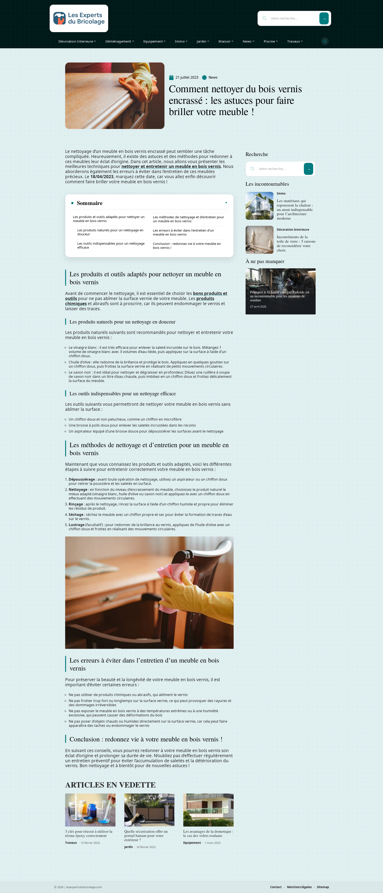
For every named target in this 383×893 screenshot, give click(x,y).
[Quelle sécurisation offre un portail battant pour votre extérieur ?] (149, 810)
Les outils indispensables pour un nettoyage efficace (111, 245)
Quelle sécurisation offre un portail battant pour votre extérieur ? (146, 835)
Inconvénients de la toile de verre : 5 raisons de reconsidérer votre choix (296, 243)
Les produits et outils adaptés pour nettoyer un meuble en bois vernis (109, 218)
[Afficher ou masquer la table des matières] (165, 202)
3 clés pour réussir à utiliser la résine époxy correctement (88, 833)
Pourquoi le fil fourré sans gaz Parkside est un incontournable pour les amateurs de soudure (279, 296)
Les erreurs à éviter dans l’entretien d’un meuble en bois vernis (183, 232)
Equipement (192, 843)
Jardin (128, 847)
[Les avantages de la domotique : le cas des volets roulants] (208, 810)
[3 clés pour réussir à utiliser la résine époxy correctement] (90, 810)
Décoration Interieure (293, 230)
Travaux (71, 843)
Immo (281, 193)
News (213, 77)
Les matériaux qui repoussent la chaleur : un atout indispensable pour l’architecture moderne (295, 209)
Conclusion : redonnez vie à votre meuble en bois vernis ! (187, 245)
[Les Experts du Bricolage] (79, 18)
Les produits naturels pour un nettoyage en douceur (110, 232)
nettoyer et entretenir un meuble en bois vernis (171, 166)
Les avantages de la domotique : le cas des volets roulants (208, 833)
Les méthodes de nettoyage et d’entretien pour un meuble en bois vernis (188, 219)
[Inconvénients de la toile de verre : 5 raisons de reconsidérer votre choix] (260, 240)
